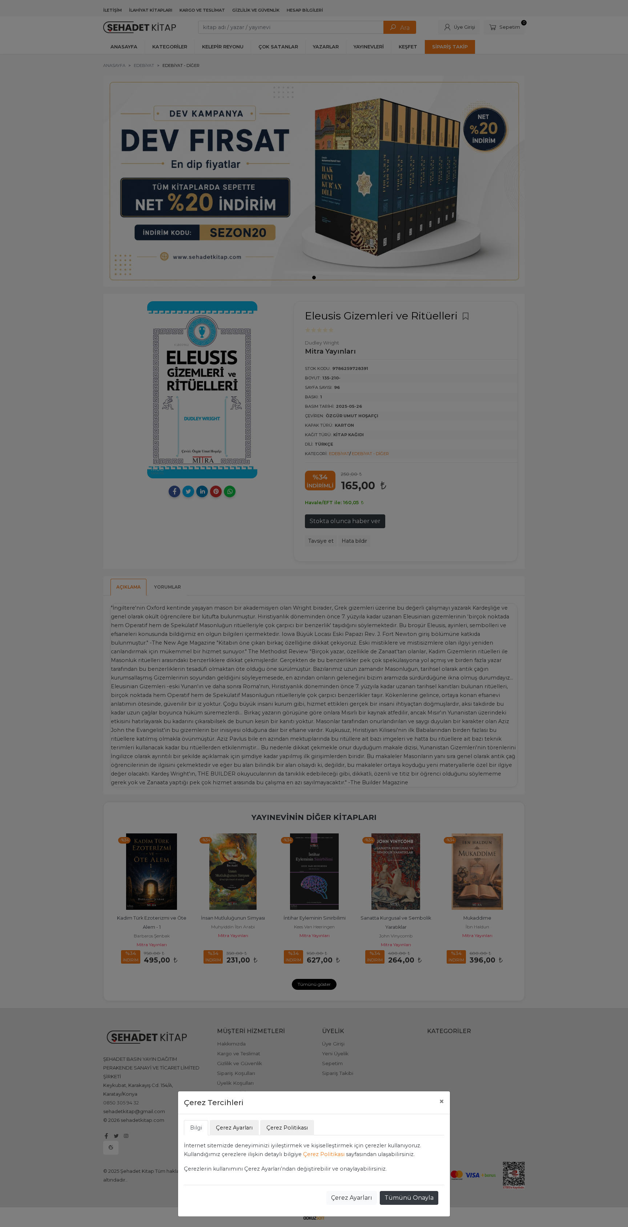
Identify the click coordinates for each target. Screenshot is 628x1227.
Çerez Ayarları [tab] (234, 1127)
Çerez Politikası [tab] (287, 1127)
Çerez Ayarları (351, 1197)
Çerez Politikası (324, 1154)
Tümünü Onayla (409, 1197)
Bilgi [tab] (196, 1127)
